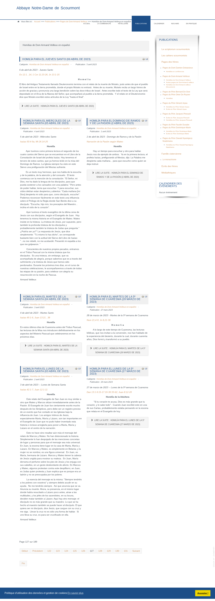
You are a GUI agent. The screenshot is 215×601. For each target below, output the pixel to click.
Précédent (37, 551)
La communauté (104, 23)
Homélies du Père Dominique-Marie (179, 131)
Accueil (86, 23)
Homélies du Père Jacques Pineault (179, 120)
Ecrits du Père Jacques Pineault (177, 118)
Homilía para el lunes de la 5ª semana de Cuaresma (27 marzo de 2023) (115, 371)
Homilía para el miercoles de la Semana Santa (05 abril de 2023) (46, 122)
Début (25, 551)
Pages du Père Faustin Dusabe (176, 125)
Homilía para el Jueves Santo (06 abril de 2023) (56, 59)
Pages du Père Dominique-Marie (177, 127)
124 (66, 551)
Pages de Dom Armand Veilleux (176, 76)
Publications (141, 23)
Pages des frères (169, 62)
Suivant (136, 551)
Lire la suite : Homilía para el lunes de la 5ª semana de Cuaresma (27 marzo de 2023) (119, 422)
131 (126, 551)
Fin (23, 563)
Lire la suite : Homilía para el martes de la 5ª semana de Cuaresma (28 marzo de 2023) (119, 350)
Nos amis (175, 23)
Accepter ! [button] (202, 593)
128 (100, 551)
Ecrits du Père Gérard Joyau (176, 109)
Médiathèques (168, 173)
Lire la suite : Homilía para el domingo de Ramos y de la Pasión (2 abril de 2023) (119, 175)
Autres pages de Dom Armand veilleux (180, 82)
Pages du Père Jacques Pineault (177, 114)
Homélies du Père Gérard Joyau (177, 107)
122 (49, 551)
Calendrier (159, 23)
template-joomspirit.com (214, 557)
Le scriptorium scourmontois (175, 49)
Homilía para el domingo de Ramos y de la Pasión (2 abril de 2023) (115, 122)
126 (83, 551)
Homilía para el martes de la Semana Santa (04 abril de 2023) (46, 297)
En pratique (191, 23)
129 (109, 551)
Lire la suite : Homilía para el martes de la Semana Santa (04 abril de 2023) (52, 347)
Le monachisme (169, 159)
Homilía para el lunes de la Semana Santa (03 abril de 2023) (46, 370)
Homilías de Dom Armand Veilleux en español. (49, 64)
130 (117, 551)
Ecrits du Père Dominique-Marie (177, 133)
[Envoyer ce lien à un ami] (146, 59)
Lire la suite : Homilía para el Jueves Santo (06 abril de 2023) (59, 106)
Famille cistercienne (171, 154)
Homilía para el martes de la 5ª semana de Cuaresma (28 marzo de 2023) (115, 299)
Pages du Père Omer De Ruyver (176, 95)
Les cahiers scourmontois (174, 55)
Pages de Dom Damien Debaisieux (178, 68)
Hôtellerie (123, 23)
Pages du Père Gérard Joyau (175, 103)
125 (75, 551)
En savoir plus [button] (75, 593)
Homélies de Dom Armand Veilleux (178, 80)
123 (58, 551)
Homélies (169, 98)
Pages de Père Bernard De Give (176, 92)
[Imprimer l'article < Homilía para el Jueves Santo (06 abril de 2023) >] (143, 59)
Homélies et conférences (175, 71)
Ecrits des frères (169, 166)
